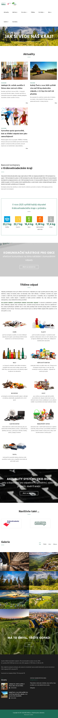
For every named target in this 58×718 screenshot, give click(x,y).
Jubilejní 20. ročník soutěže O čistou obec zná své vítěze (13, 87)
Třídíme (33, 12)
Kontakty (14, 22)
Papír (14, 332)
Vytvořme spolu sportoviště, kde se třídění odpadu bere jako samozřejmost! (14, 133)
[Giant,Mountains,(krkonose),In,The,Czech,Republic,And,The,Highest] (43, 580)
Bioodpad (14, 393)
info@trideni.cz (34, 680)
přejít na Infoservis (29, 493)
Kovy (43, 393)
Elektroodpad (14, 424)
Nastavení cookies (28, 715)
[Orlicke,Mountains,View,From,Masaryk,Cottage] (14, 618)
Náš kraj (14, 12)
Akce (49, 12)
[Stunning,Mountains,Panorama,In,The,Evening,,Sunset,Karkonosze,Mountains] (14, 599)
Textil (14, 454)
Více (27, 103)
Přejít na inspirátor (29, 267)
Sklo (14, 363)
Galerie (6, 22)
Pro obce (23, 12)
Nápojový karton (43, 363)
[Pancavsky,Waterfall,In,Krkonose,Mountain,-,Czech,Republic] (43, 561)
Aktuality (6, 12)
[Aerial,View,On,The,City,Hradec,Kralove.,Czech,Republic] (43, 618)
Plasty (43, 332)
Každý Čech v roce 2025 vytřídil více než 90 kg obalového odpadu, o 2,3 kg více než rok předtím (43, 90)
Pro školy (41, 12)
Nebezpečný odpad (43, 424)
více (29, 47)
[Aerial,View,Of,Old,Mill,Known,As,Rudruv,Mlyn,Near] (43, 599)
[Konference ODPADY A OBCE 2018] (14, 561)
